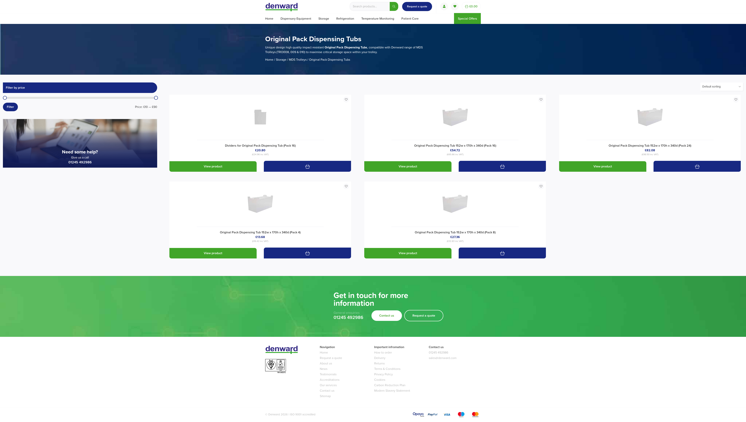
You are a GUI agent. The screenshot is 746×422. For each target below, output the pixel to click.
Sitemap (325, 396)
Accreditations (329, 379)
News (323, 369)
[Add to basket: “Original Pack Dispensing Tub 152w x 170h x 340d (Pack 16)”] (502, 166)
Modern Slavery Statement (392, 390)
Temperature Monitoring (377, 18)
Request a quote (417, 6)
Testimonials (328, 374)
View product (213, 166)
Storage (323, 18)
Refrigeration (345, 18)
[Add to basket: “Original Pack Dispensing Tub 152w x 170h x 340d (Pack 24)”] (697, 166)
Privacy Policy (383, 374)
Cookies (379, 379)
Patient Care (410, 18)
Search (394, 6)
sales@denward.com (443, 358)
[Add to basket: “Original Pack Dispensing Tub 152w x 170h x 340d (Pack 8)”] (502, 253)
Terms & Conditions (387, 369)
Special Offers (467, 18)
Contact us (386, 315)
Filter (10, 107)
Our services (328, 385)
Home (269, 18)
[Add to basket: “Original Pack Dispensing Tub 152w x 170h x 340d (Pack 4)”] (307, 253)
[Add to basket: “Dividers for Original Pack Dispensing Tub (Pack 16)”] (307, 166)
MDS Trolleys (298, 59)
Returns (379, 363)
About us (326, 363)
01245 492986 (80, 162)
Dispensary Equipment (296, 18)
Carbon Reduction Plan (389, 385)
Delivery (379, 358)
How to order (383, 352)
